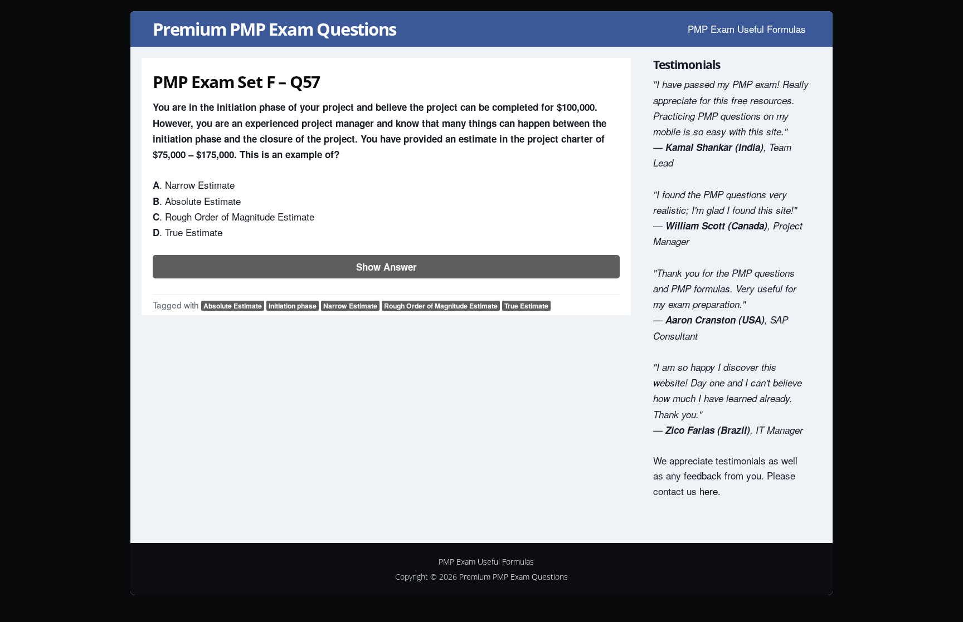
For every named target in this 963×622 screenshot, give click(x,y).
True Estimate (526, 306)
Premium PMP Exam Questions (274, 29)
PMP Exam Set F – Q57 (236, 81)
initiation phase (293, 306)
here (708, 491)
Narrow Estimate (350, 306)
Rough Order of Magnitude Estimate (441, 306)
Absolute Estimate (232, 306)
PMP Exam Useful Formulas (747, 29)
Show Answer (386, 266)
